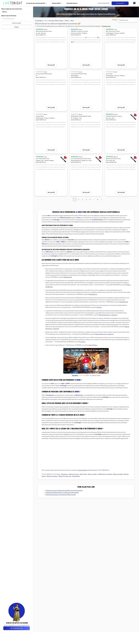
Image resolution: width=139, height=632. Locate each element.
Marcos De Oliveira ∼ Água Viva (108, 315)
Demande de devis (72, 3)
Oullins (44, 476)
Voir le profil (51, 65)
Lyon (58, 474)
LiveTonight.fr (39, 20)
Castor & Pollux (92, 345)
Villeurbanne (76, 476)
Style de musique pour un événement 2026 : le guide (60, 494)
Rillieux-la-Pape (118, 474)
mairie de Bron (82, 470)
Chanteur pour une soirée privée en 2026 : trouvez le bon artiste (64, 490)
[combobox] (16, 12)
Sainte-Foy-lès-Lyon (65, 476)
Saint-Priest (83, 474)
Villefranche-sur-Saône (105, 474)
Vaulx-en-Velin (92, 474)
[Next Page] (101, 199)
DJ (46, 20)
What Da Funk (68, 277)
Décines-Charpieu (52, 476)
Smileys (99, 307)
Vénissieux (64, 474)
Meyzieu (126, 474)
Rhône (67, 20)
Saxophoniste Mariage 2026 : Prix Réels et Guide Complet (62, 492)
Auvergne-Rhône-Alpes (56, 20)
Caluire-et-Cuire (74, 474)
